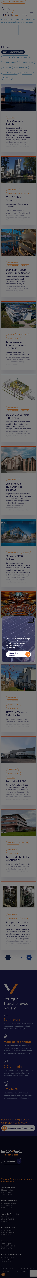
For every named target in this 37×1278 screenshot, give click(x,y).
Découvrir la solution (13, 654)
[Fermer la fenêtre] (31, 620)
